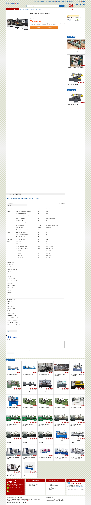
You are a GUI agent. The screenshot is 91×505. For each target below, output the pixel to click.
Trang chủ (36, 1)
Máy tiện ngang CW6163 (44, 374)
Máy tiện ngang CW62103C (12, 374)
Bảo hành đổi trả (70, 1)
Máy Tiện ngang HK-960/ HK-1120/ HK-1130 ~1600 (76, 458)
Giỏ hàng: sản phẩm (78, 9)
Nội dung (9, 339)
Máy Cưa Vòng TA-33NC (73, 84)
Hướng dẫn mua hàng (61, 1)
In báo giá (51, 27)
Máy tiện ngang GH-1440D (60, 391)
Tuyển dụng (78, 1)
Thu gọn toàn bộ (62, 203)
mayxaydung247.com (78, 486)
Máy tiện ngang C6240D (75, 391)
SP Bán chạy (72, 36)
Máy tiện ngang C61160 (28, 374)
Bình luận (18, 194)
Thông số (11, 194)
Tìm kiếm (62, 6)
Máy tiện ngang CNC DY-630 (45, 457)
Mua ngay (37, 27)
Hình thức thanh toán (50, 1)
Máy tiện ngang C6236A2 (75, 407)
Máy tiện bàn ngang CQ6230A (13, 407)
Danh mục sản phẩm (12, 9)
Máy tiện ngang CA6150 (12, 391)
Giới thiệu (42, 1)
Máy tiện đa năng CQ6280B (28, 391)
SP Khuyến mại (72, 90)
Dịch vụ (30, 487)
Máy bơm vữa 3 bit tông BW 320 (74, 51)
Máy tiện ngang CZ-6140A (60, 440)
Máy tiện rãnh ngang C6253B (45, 391)
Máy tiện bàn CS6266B (12, 331)
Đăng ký (82, 489)
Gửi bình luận (10, 353)
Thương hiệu (10, 203)
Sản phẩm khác (11, 360)
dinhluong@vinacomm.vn (32, 500)
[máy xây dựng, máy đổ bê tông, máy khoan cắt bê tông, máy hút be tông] (12, 3)
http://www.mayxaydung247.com (17, 500)
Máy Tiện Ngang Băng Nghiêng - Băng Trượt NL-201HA (13, 474)
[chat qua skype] (77, 19)
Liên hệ (83, 1)
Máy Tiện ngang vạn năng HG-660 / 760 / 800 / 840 (61, 458)
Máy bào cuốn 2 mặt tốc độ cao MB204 (76, 67)
